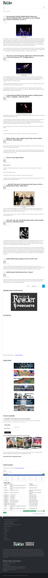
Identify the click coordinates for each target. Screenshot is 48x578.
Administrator (7, 162)
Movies (5, 534)
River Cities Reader (19, 355)
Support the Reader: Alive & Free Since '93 (12, 524)
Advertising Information (9, 523)
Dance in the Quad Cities (15, 157)
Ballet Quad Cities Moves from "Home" (19, 272)
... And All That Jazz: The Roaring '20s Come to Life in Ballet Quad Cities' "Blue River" (24, 185)
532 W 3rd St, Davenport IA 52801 (9, 562)
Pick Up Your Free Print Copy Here (11, 519)
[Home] (7, 3)
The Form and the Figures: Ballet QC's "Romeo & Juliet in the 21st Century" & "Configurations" (25, 56)
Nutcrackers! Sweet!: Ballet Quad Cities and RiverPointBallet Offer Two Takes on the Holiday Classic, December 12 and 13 (23, 17)
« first (28, 286)
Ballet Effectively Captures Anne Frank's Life (21, 259)
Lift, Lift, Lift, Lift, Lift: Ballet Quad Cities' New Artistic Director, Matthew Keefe (25, 221)
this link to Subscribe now (13, 456)
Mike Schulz (7, 60)
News (5, 528)
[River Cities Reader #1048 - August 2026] (24, 335)
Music (5, 533)
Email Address (7, 428)
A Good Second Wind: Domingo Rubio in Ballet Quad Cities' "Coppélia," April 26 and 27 (24, 96)
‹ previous (33, 286)
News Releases (7, 539)
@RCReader (5, 570)
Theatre (5, 531)
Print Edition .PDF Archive (9, 521)
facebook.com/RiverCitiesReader (9, 569)
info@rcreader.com (6, 565)
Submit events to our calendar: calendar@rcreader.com (14, 568)
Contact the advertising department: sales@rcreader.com (14, 566)
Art (4, 536)
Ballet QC (6, 22)
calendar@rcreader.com (19, 468)
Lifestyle (5, 538)
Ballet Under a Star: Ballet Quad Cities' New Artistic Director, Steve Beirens (24, 139)
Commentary (6, 529)
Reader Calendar (7, 526)
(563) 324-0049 (6, 564)
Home (5, 11)
